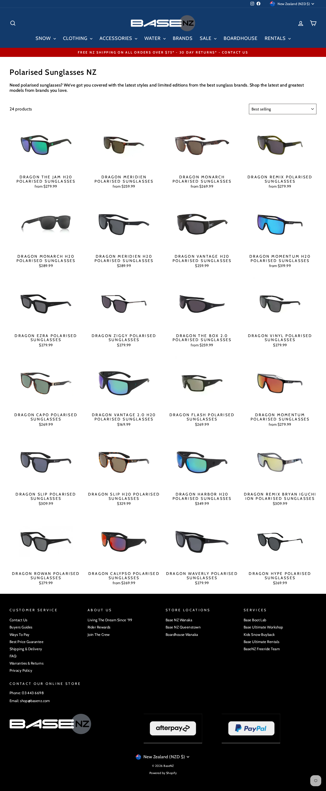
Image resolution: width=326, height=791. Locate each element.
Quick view (46, 167)
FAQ (13, 656)
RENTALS (276, 38)
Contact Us (18, 620)
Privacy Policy (21, 670)
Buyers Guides (21, 627)
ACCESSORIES (117, 38)
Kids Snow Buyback (259, 634)
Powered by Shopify (163, 773)
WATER (153, 38)
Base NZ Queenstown (183, 627)
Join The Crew (99, 634)
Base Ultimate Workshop (263, 627)
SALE (206, 38)
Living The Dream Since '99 (110, 620)
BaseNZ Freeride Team (262, 649)
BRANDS (183, 38)
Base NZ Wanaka (179, 620)
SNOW (44, 38)
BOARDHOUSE (241, 38)
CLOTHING (76, 38)
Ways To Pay (20, 634)
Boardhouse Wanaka (182, 634)
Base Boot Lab (255, 620)
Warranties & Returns (26, 663)
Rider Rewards (99, 627)
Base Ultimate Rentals (261, 641)
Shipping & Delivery (26, 649)
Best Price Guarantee (26, 641)
